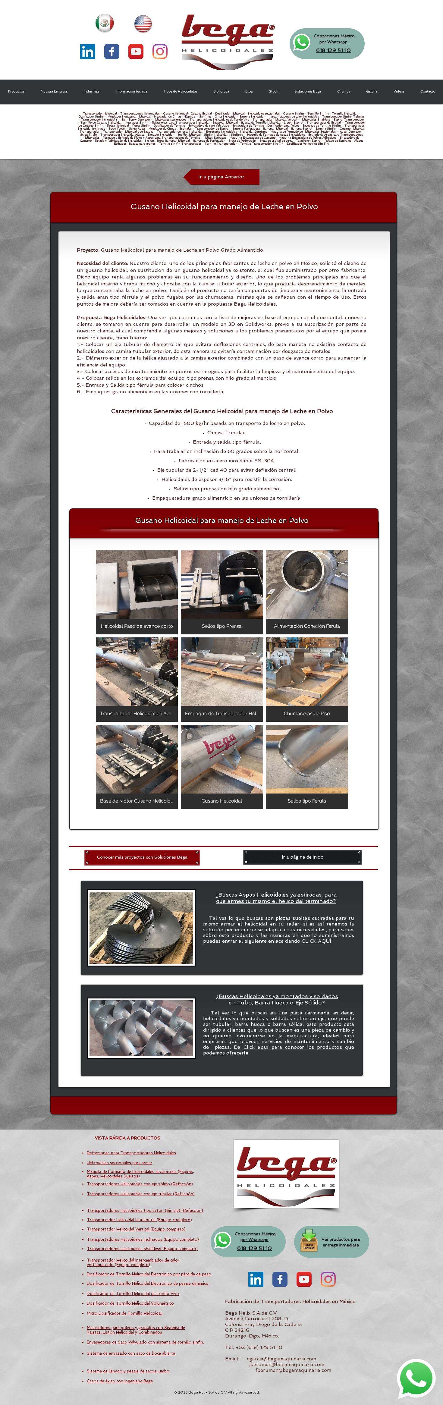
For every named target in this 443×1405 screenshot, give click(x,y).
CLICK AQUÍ (316, 941)
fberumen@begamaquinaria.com (293, 1370)
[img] (137, 592)
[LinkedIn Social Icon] (87, 51)
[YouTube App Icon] (135, 51)
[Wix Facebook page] (111, 51)
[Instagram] (160, 51)
